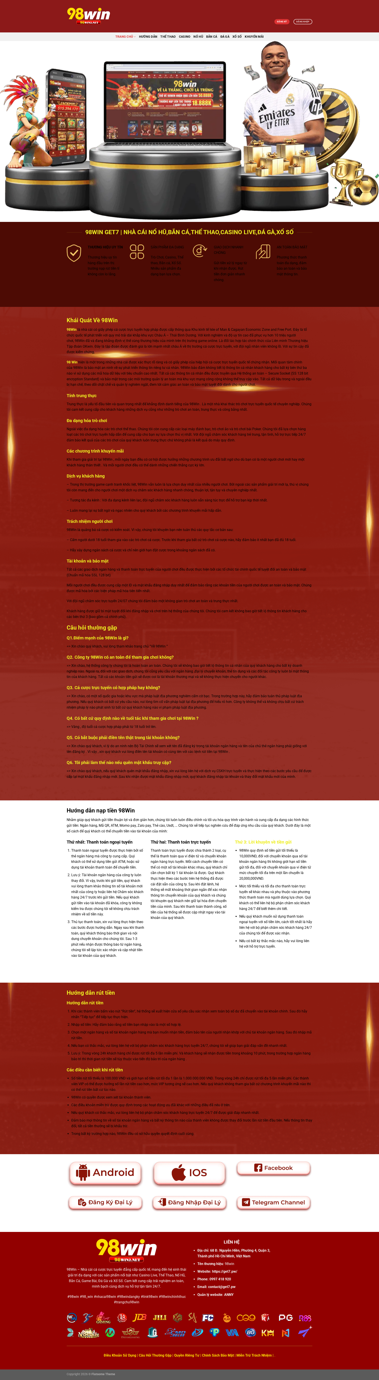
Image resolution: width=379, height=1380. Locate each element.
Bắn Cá (211, 37)
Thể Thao (168, 37)
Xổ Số (237, 37)
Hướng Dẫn (148, 37)
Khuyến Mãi (254, 37)
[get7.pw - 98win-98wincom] (89, 16)
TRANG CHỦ (124, 37)
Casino (185, 37)
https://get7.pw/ (224, 1271)
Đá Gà (224, 37)
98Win (72, 1269)
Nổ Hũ (198, 37)
